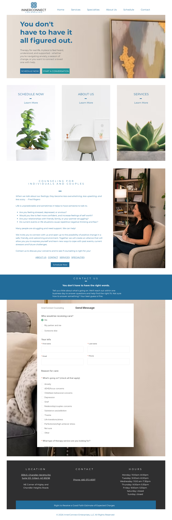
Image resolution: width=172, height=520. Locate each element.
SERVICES (65, 257)
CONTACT (53, 257)
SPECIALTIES (78, 257)
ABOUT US (40, 257)
